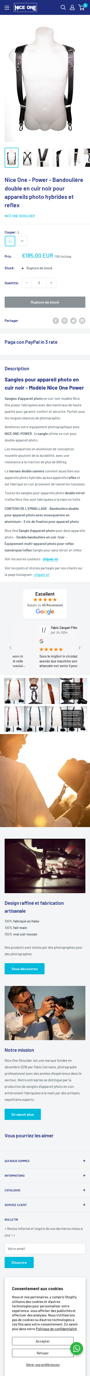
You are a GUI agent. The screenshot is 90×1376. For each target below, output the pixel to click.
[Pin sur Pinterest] (64, 320)
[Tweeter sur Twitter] (73, 320)
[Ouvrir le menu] (7, 8)
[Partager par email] (82, 320)
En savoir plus (23, 1114)
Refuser (43, 1353)
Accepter (43, 1341)
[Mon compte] (72, 7)
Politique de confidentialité (56, 1329)
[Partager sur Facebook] (56, 320)
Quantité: (12, 283)
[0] (81, 7)
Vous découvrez (25, 968)
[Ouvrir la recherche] (63, 7)
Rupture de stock (45, 302)
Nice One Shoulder (20, 216)
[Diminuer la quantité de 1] (27, 283)
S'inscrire (19, 1262)
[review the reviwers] (31, 642)
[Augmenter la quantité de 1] (51, 283)
